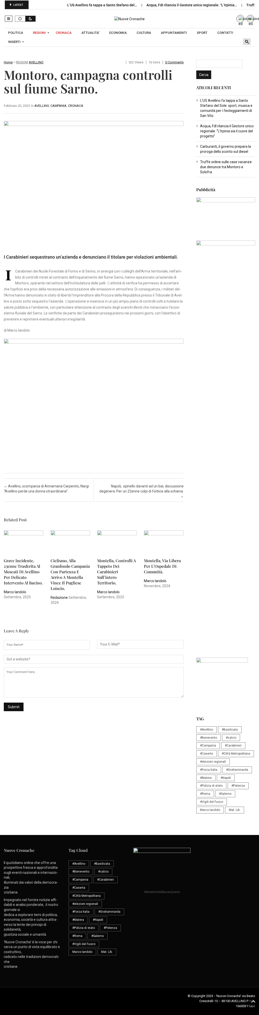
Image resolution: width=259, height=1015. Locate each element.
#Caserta (206, 753)
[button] (8, 19)
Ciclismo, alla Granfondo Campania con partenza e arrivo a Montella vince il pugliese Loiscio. (70, 574)
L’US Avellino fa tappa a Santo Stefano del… (102, 5)
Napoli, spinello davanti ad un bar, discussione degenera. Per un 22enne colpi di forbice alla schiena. (141, 491)
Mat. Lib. (234, 810)
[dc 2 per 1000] (226, 494)
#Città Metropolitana (236, 753)
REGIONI (22, 62)
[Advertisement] (225, 385)
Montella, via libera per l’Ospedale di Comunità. (162, 566)
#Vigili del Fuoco (211, 802)
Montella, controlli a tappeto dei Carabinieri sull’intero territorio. (116, 571)
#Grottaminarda (237, 770)
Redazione (59, 598)
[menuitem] (16, 32)
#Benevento (208, 737)
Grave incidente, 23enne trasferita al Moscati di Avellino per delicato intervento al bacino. (23, 571)
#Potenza (238, 785)
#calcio (231, 737)
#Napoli (226, 778)
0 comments (174, 62)
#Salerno (225, 794)
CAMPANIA (58, 106)
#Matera (206, 778)
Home (8, 62)
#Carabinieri (233, 745)
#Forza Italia (208, 770)
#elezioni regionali (213, 761)
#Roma (205, 794)
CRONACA (75, 106)
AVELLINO (36, 62)
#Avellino (206, 729)
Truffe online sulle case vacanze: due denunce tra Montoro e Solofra (226, 167)
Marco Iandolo (15, 592)
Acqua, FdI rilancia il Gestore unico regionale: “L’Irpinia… (192, 5)
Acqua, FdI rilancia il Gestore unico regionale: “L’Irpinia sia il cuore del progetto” (227, 131)
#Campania (208, 745)
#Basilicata (230, 729)
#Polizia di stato (211, 785)
